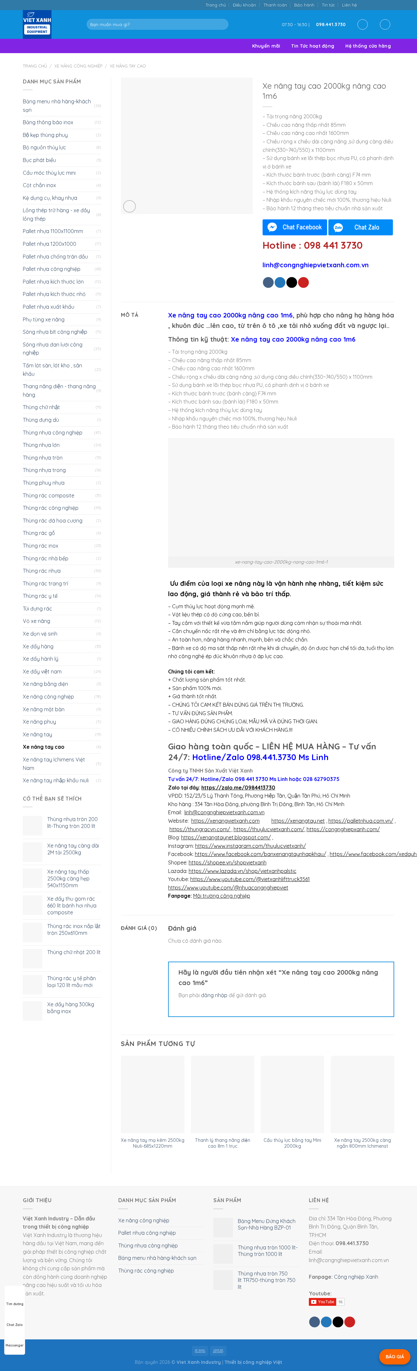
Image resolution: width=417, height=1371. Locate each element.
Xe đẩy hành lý (40, 659)
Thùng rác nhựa (42, 571)
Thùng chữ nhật (41, 407)
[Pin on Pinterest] (303, 282)
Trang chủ (216, 4)
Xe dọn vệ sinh (40, 633)
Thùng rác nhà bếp (45, 558)
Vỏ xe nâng (36, 621)
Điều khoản (244, 4)
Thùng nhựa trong (44, 470)
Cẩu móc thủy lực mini (49, 173)
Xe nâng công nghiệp (78, 65)
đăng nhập (214, 995)
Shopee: (177, 862)
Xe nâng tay (37, 734)
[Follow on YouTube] (391, 4)
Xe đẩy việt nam (42, 671)
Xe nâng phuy (39, 721)
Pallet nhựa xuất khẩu (48, 306)
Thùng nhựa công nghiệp (52, 432)
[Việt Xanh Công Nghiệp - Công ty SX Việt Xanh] (50, 24)
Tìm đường (14, 1304)
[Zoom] (129, 206)
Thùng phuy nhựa (44, 482)
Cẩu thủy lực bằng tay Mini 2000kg (292, 1143)
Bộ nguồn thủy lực (44, 147)
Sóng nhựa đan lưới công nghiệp (52, 348)
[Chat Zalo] (360, 227)
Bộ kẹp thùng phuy (45, 135)
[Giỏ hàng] (385, 24)
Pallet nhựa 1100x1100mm (53, 231)
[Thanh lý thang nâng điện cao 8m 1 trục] (222, 1094)
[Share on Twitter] (280, 282)
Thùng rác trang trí (45, 583)
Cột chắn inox (39, 185)
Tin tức (328, 4)
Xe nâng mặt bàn (44, 709)
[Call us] (384, 4)
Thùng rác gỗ (39, 533)
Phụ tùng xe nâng (44, 319)
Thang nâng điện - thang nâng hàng (59, 390)
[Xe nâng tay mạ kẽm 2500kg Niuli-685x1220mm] (152, 1094)
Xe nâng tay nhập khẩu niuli (56, 780)
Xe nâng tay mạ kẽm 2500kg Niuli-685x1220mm (152, 1143)
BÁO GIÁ (395, 1357)
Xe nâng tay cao (128, 65)
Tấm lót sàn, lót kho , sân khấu (52, 369)
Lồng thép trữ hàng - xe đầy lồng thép (56, 214)
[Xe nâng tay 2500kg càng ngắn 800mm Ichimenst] (362, 1094)
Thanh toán (275, 4)
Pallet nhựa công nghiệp (51, 269)
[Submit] (222, 24)
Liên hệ (349, 4)
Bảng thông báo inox (48, 122)
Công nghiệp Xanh (356, 1277)
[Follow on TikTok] (370, 4)
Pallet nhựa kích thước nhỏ (54, 294)
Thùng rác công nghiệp (51, 508)
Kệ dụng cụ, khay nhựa (50, 198)
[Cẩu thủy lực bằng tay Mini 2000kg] (292, 1094)
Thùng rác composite (48, 495)
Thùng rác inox (40, 545)
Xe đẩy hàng (38, 646)
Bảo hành (304, 4)
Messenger (15, 1345)
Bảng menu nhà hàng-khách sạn (57, 105)
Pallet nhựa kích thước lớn (53, 281)
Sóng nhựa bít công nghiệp (55, 332)
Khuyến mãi (266, 46)
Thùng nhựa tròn (43, 457)
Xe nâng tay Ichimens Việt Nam (54, 763)
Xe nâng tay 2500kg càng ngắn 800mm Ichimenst (362, 1143)
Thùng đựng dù (41, 420)
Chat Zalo (15, 1325)
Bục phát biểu (39, 160)
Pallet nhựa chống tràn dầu (55, 256)
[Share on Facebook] (268, 282)
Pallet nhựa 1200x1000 (49, 244)
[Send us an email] (377, 4)
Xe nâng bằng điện (45, 684)
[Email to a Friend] (291, 282)
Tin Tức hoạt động (312, 46)
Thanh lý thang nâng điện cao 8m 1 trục (222, 1143)
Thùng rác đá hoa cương (52, 520)
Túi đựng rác (37, 608)
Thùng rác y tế (40, 596)
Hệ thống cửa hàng (368, 46)
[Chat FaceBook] (295, 227)
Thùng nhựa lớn (41, 445)
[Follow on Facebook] (364, 4)
